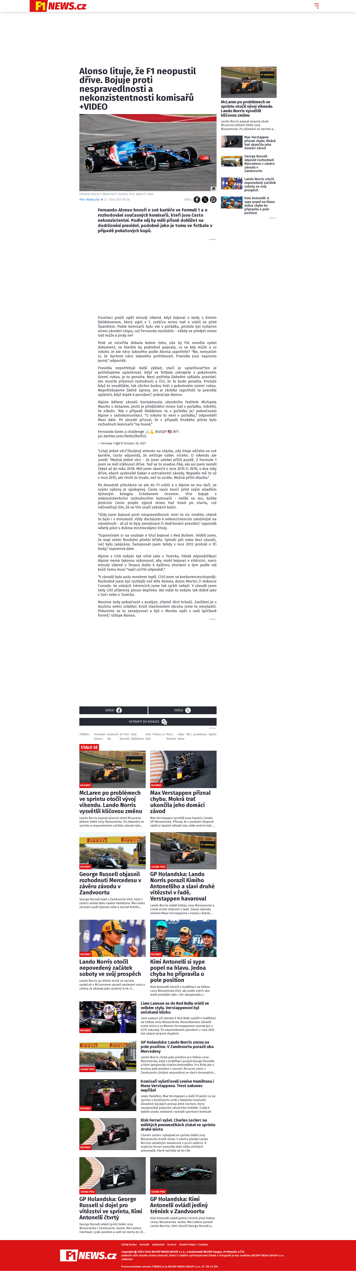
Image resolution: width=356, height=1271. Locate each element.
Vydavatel (158, 1244)
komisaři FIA (112, 736)
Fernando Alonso (100, 736)
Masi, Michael (171, 736)
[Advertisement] (157, 276)
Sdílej (109, 710)
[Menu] (316, 6)
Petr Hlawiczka (89, 199)
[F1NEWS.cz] (58, 6)
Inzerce (171, 1244)
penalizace (200, 734)
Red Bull (148, 736)
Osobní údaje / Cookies (193, 1244)
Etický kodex (129, 1244)
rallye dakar (181, 736)
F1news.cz (158, 734)
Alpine (213, 734)
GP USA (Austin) (124, 736)
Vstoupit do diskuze (144, 721)
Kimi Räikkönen (137, 736)
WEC (189, 734)
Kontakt (144, 1244)
